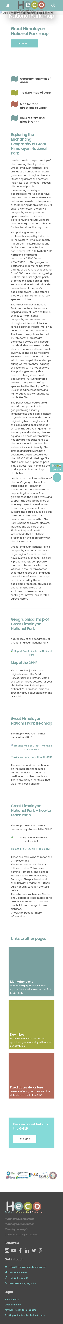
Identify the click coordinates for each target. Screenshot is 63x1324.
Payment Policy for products (20, 1309)
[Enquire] (56, 466)
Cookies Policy (13, 1304)
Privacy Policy (12, 1299)
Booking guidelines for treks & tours (25, 1315)
